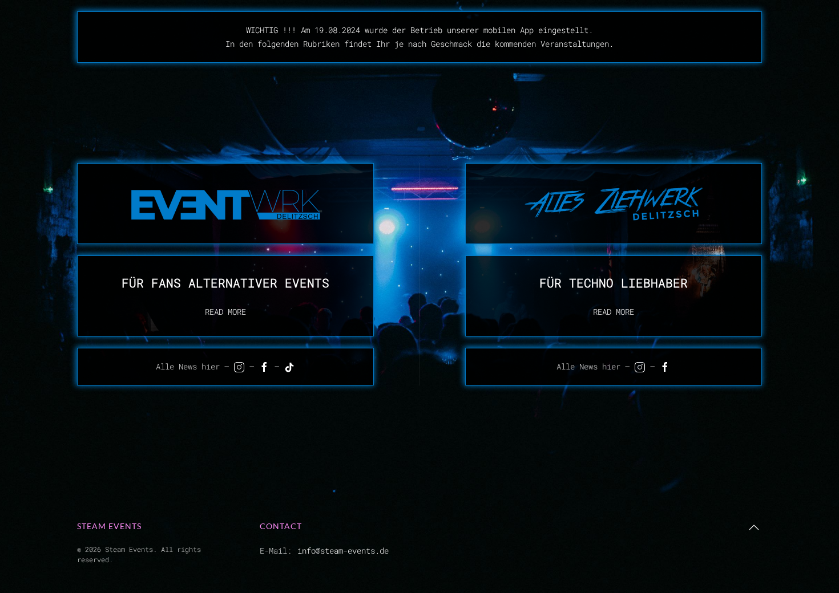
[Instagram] (239, 367)
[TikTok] (289, 367)
